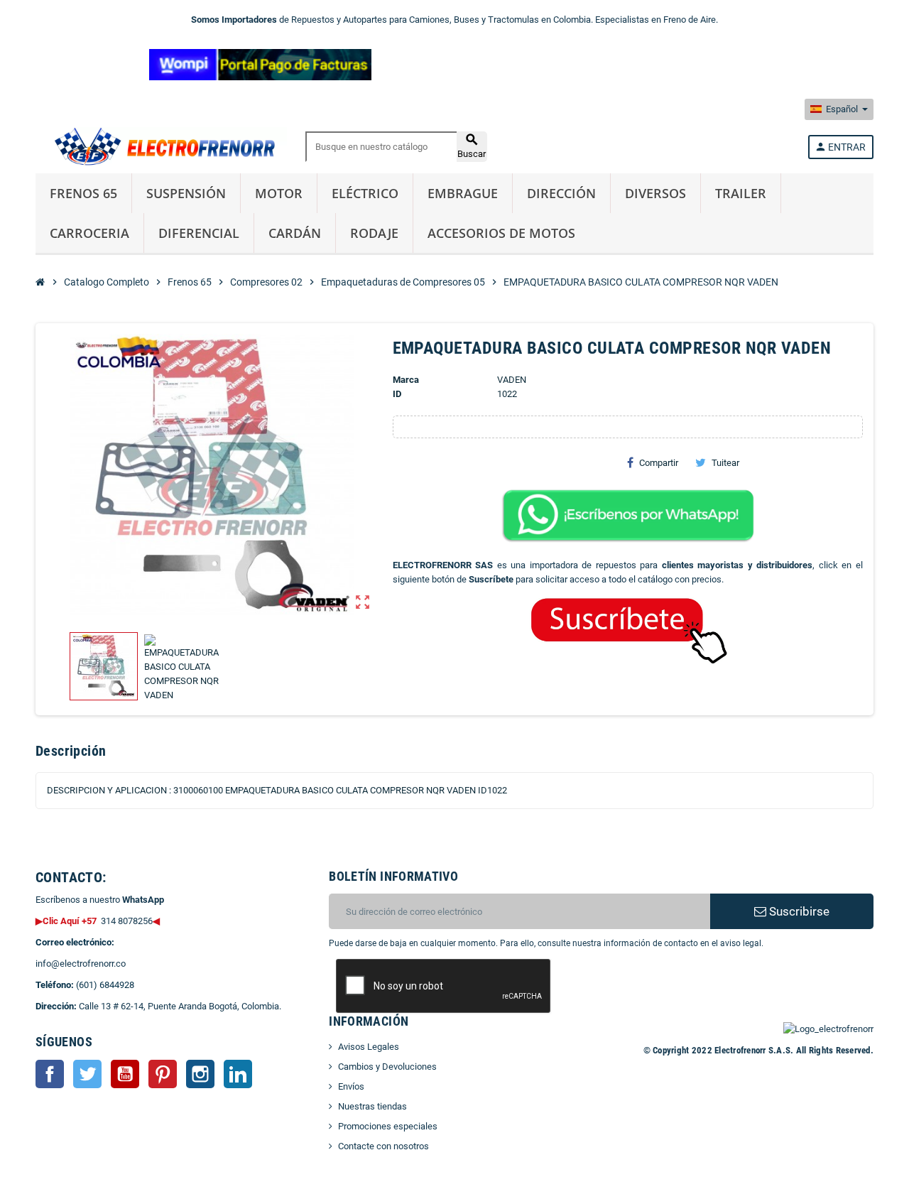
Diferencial (198, 233)
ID (397, 394)
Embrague (463, 193)
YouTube (125, 1074)
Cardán (294, 233)
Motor (279, 193)
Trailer (740, 193)
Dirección (561, 193)
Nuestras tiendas (372, 1106)
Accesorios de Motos (501, 233)
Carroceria (89, 233)
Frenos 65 (83, 193)
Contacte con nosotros (383, 1146)
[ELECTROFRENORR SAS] (161, 146)
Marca (406, 379)
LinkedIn (238, 1074)
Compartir (658, 462)
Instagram (200, 1074)
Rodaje (374, 233)
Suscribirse (797, 911)
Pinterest (162, 1074)
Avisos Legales (368, 1046)
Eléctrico (365, 193)
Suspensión (186, 193)
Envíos (351, 1086)
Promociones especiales (387, 1126)
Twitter (87, 1074)
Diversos (655, 193)
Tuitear (725, 462)
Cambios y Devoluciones (387, 1066)
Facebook (50, 1074)
